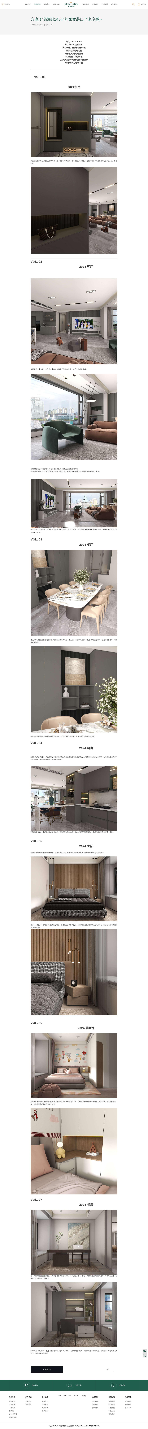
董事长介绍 (13, 1417)
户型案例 (112, 1408)
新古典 (76, 1395)
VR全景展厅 (13, 1414)
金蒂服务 (95, 4)
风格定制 (112, 1401)
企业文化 (12, 1404)
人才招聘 (12, 1408)
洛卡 (65, 1395)
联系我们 (114, 4)
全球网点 (7, 4)
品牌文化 (47, 4)
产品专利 (45, 1408)
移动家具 (56, 4)
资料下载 (79, 1385)
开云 (87, 1396)
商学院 (11, 1411)
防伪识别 (35, 1385)
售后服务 (95, 1401)
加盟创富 (128, 1404)
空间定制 (112, 1404)
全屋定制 (86, 4)
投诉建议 (122, 1385)
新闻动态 (37, 4)
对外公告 (28, 1401)
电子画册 (45, 1411)
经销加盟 (105, 4)
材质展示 (112, 1411)
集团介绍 (28, 4)
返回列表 (47, 1369)
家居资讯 (28, 1404)
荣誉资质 (45, 1404)
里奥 (59, 1395)
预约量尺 (112, 1414)
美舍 (70, 1395)
